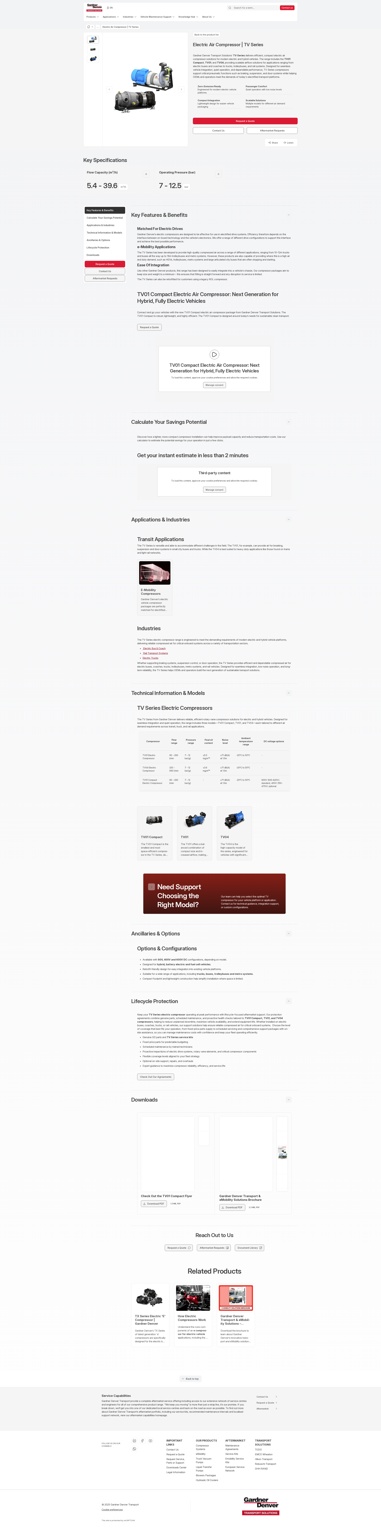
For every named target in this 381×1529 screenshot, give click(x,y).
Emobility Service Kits (234, 1460)
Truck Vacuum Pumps (203, 1460)
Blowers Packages (206, 1475)
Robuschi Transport (265, 1463)
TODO (258, 1449)
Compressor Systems (202, 1447)
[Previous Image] (109, 89)
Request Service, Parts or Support (175, 1461)
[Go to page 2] (204, 1138)
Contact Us (172, 1449)
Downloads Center (176, 1467)
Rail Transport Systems (155, 653)
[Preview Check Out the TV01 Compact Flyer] (168, 1154)
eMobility (201, 1453)
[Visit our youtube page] (150, 1441)
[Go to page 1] (204, 1124)
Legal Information (175, 1472)
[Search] (229, 7)
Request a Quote (175, 1454)
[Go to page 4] (282, 1167)
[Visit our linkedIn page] (134, 1441)
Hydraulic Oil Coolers (207, 1480)
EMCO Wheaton (264, 1454)
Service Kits (231, 1453)
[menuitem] (92, 16)
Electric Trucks (150, 657)
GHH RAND (261, 1468)
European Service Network (235, 1469)
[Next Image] (181, 89)
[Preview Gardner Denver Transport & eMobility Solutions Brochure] (246, 1154)
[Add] (146, 174)
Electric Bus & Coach (154, 648)
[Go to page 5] (282, 1181)
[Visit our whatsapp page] (134, 1449)
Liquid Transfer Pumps (204, 1469)
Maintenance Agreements (232, 1447)
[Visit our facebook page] (142, 1441)
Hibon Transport (263, 1459)
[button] (214, 215)
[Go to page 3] (282, 1152)
